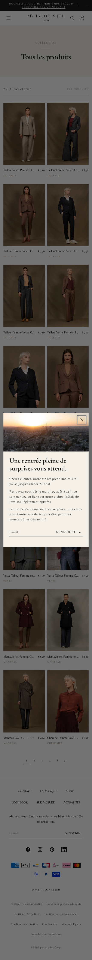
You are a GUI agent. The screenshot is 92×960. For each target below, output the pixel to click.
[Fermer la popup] (82, 419)
